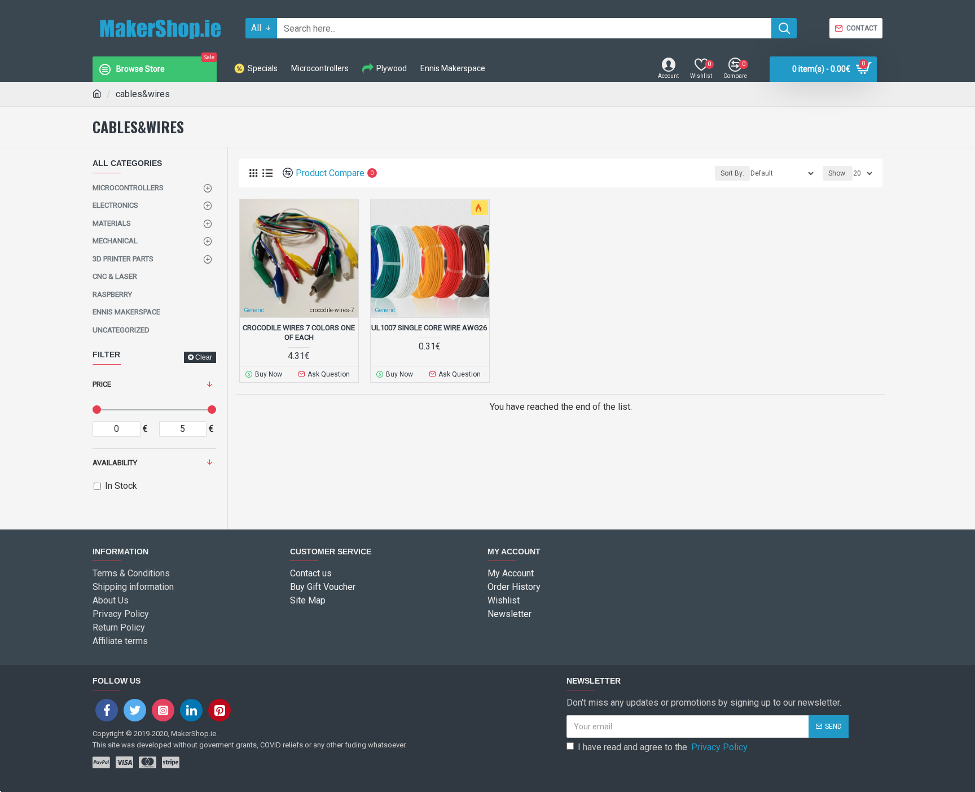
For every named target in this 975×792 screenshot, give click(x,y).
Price (102, 384)
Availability (115, 462)
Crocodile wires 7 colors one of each (299, 332)
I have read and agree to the (663, 747)
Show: (837, 173)
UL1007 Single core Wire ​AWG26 (430, 327)
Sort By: (732, 173)
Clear (203, 357)
